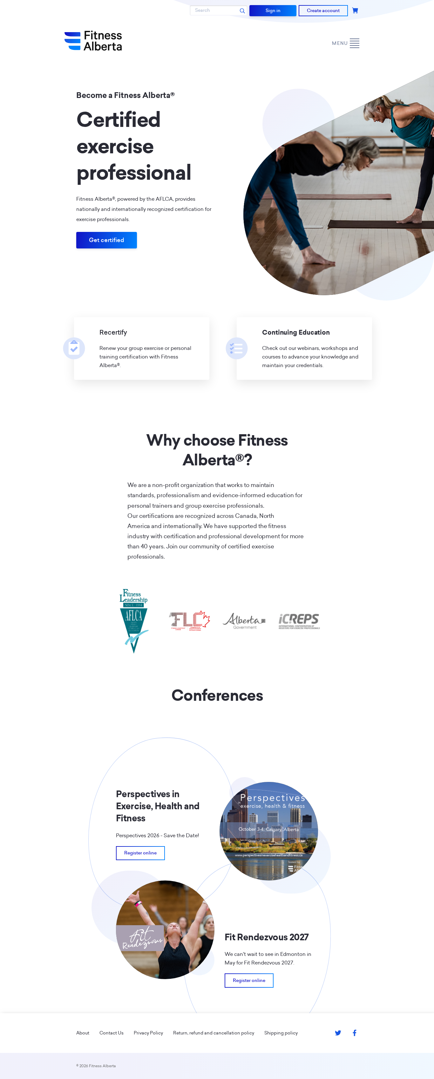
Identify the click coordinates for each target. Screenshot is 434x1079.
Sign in (273, 10)
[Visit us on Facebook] (354, 1033)
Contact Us (111, 1033)
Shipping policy (281, 1033)
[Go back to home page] (93, 40)
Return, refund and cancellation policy (213, 1033)
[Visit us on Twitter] (338, 1033)
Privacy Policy (148, 1033)
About (82, 1033)
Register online (140, 853)
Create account (323, 10)
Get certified (106, 240)
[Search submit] (242, 10)
